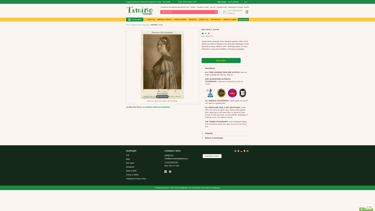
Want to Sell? (131, 171)
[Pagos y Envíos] (247, 151)
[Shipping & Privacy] (235, 151)
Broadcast (130, 167)
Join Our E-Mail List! (187, 2)
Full (127, 155)
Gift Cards (130, 163)
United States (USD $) (212, 156)
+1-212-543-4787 (236, 10)
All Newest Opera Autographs (156, 107)
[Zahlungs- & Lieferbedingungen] (241, 151)
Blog (128, 159)
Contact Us (231, 13)
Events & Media (132, 175)
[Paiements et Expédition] (238, 151)
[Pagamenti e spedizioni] (244, 151)
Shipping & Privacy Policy (136, 179)
